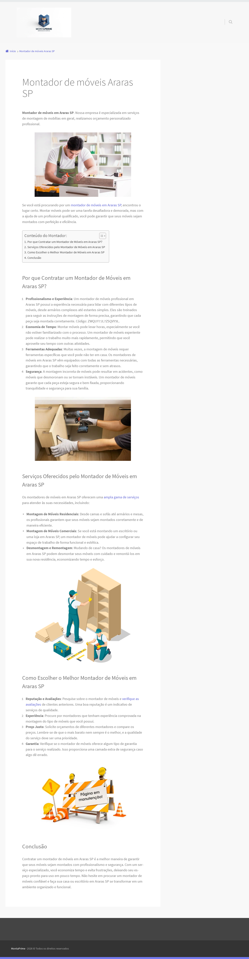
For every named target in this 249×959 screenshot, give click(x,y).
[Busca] (227, 18)
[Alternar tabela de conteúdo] (100, 236)
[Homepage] (44, 22)
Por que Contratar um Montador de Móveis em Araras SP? (64, 242)
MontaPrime (18, 948)
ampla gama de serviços (121, 497)
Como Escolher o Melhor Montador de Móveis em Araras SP (65, 252)
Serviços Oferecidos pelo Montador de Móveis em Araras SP (66, 247)
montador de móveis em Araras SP (96, 205)
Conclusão (34, 258)
